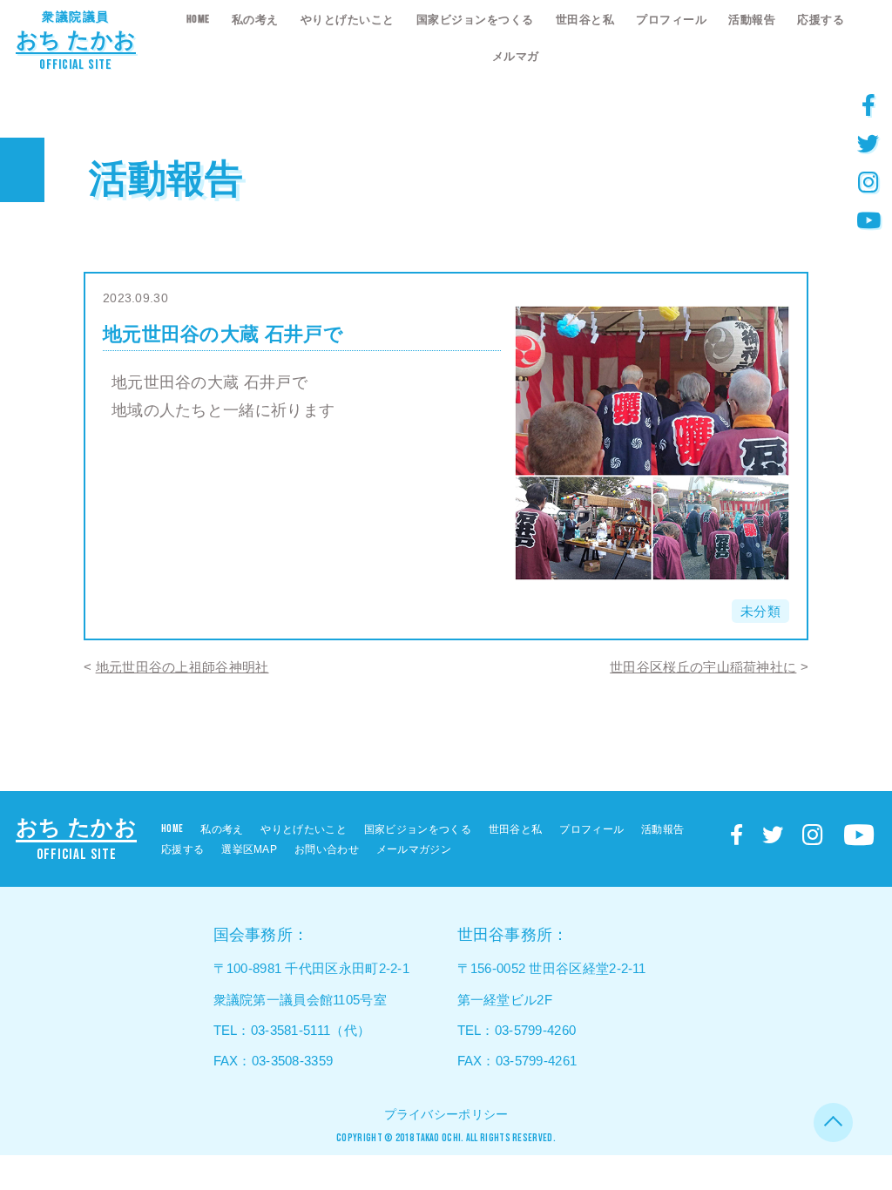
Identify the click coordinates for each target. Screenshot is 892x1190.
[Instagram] (868, 181)
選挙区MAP (249, 849)
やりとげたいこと (348, 19)
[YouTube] (868, 219)
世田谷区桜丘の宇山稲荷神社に (703, 666)
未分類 (760, 611)
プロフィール (671, 19)
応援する (820, 19)
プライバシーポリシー (446, 1114)
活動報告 (751, 19)
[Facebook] (868, 104)
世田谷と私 (585, 19)
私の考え (255, 19)
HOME (198, 19)
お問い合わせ (326, 849)
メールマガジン (413, 849)
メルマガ (515, 56)
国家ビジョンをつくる (475, 19)
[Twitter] (868, 142)
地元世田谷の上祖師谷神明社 (182, 666)
